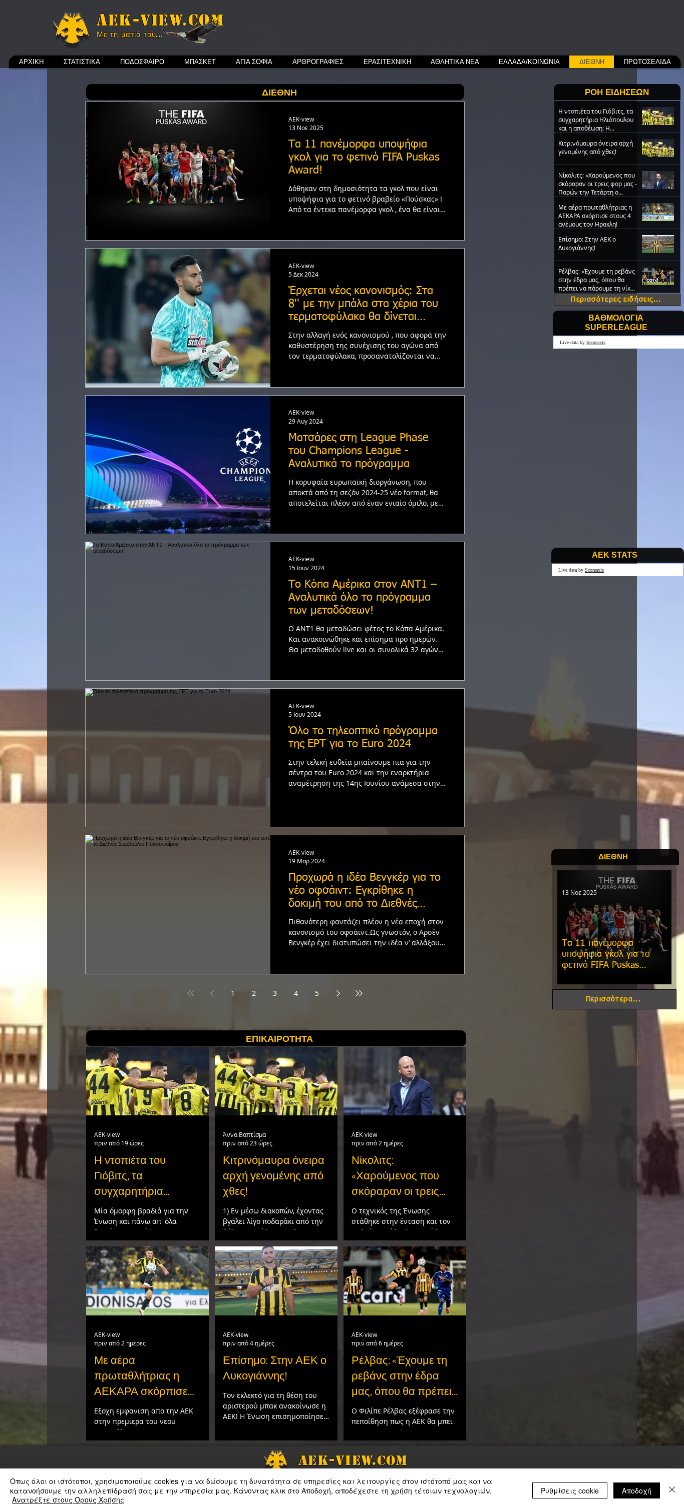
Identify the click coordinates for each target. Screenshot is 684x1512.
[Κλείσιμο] (672, 1490)
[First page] (191, 993)
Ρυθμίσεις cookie (570, 1490)
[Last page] (359, 993)
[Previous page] (212, 993)
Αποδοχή (636, 1490)
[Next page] (338, 993)
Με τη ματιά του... (130, 34)
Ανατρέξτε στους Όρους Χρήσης (68, 1499)
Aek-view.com (160, 20)
